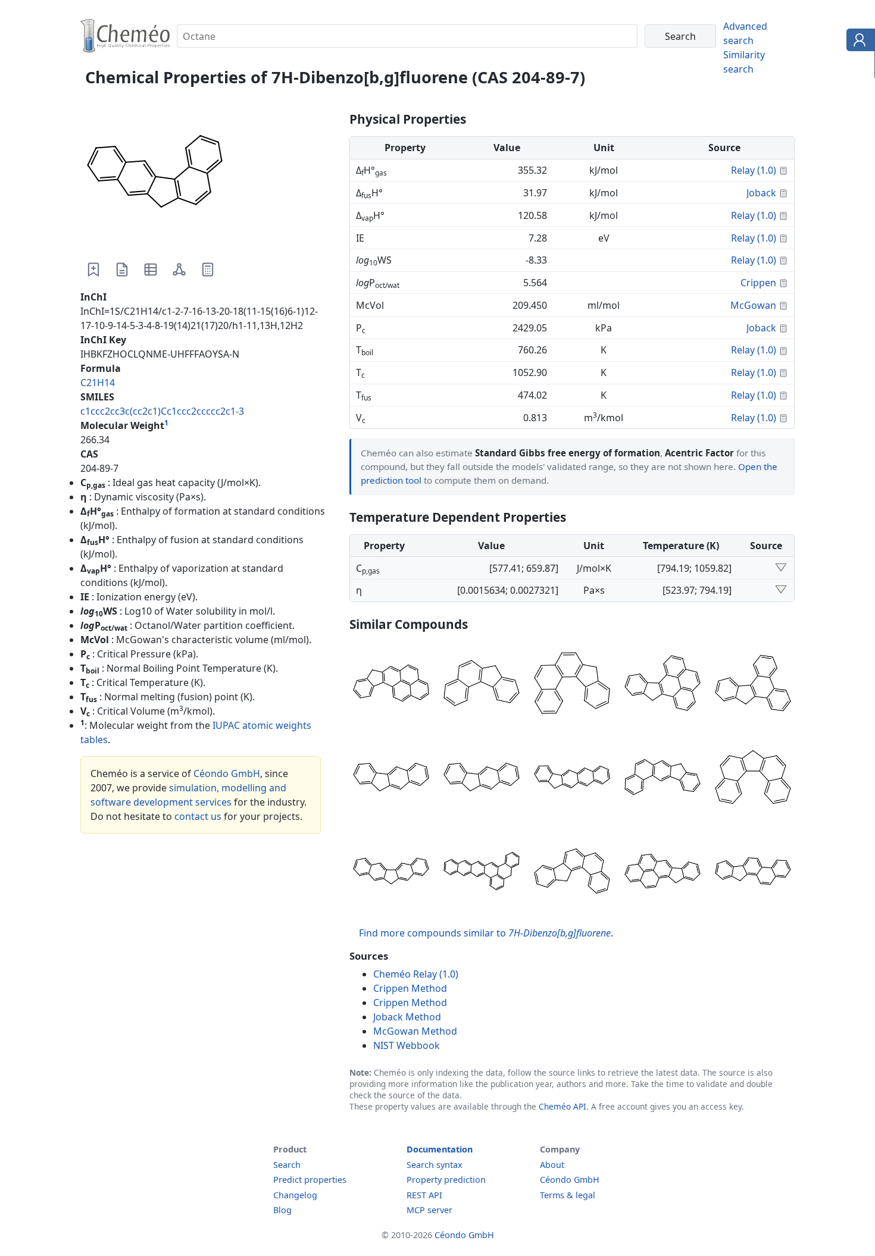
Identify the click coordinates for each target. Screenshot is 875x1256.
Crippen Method (410, 988)
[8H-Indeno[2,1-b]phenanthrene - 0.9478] (662, 778)
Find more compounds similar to (485, 932)
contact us (197, 816)
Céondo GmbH (226, 773)
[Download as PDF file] (122, 269)
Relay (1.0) (753, 170)
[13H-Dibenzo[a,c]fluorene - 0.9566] (753, 684)
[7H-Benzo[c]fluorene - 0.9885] (481, 684)
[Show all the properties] (781, 568)
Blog (282, 1210)
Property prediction (446, 1179)
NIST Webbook (406, 1045)
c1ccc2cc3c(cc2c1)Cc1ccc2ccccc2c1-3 (162, 411)
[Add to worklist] (93, 269)
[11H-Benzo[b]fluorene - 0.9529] (481, 778)
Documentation (440, 1149)
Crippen (758, 282)
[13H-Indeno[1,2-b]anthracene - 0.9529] (572, 778)
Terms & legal (567, 1195)
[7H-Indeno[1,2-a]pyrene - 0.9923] (391, 684)
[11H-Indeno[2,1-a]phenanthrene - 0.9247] (753, 872)
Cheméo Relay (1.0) (415, 974)
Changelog (295, 1195)
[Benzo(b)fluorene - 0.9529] (391, 778)
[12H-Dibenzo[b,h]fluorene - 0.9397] (391, 872)
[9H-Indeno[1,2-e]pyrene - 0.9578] (662, 684)
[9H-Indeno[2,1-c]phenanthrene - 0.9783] (572, 684)
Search (287, 1164)
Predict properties (309, 1179)
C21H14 (97, 382)
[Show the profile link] (858, 41)
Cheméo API (562, 1106)
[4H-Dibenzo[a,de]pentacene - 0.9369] (481, 872)
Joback (761, 192)
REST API (424, 1195)
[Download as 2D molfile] (179, 269)
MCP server (429, 1210)
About (552, 1164)
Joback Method (407, 1016)
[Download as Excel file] (151, 269)
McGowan (753, 305)
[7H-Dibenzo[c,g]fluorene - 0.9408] (753, 778)
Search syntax (434, 1164)
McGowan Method (415, 1031)
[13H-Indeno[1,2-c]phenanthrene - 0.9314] (572, 872)
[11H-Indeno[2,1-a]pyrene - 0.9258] (662, 872)
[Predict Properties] (208, 269)
